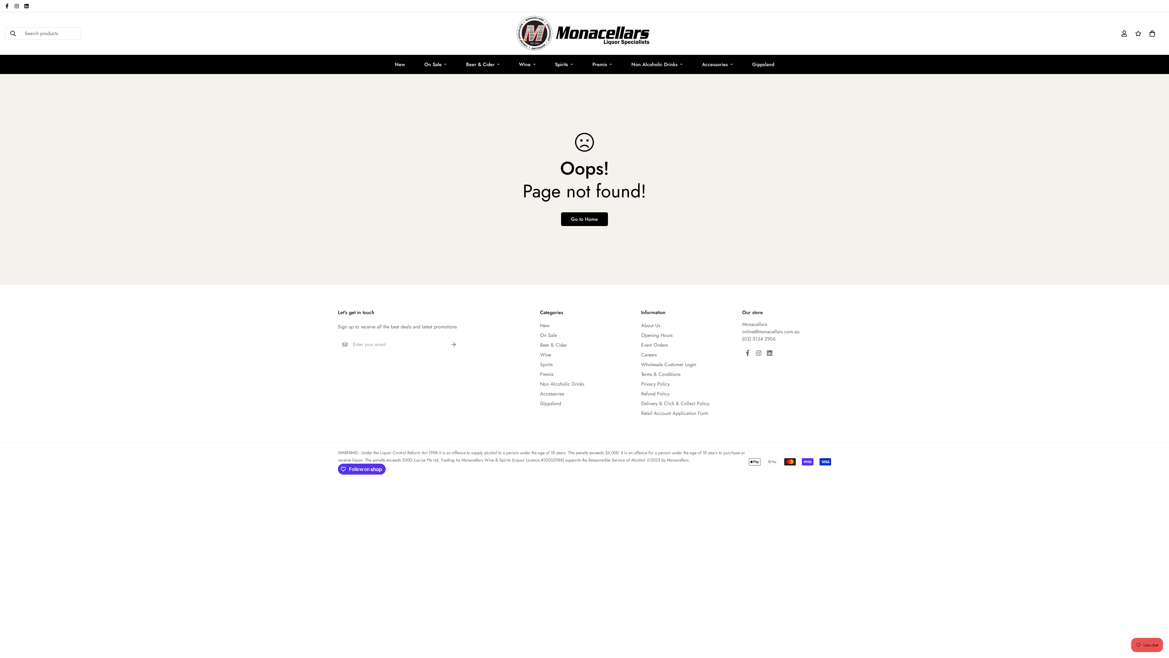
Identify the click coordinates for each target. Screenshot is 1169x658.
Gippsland (763, 64)
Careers (649, 354)
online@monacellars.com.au (770, 331)
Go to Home (584, 219)
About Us (650, 325)
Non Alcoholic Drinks (654, 64)
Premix (599, 64)
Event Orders (654, 344)
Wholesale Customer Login (668, 364)
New (400, 64)
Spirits (561, 64)
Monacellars (754, 324)
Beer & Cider (480, 64)
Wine (525, 64)
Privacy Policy (655, 383)
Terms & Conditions (660, 374)
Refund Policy (655, 393)
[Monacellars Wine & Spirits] (584, 33)
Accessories (715, 64)
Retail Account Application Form (674, 413)
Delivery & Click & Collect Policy (675, 403)
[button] (1151, 34)
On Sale (433, 64)
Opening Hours (656, 335)
